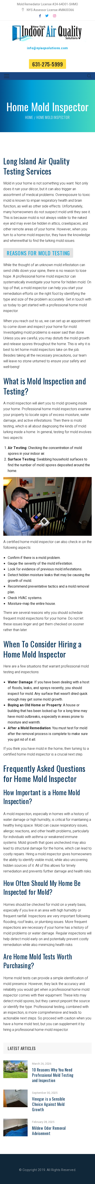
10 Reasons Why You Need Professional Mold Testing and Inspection (53, 1075)
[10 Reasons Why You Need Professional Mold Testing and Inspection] (15, 1063)
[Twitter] (47, 16)
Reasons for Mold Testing (38, 253)
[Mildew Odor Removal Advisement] (15, 1121)
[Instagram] (54, 16)
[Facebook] (40, 16)
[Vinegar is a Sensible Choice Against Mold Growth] (15, 1092)
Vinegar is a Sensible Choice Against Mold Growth (48, 1104)
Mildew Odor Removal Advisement (49, 1130)
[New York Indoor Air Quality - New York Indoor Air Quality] (47, 33)
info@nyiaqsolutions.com (47, 48)
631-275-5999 (47, 64)
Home (29, 117)
